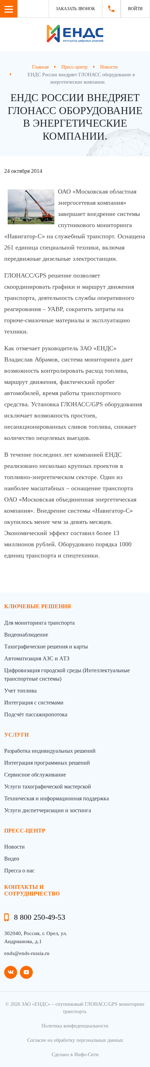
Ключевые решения (37, 606)
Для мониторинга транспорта (39, 623)
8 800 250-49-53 (39, 917)
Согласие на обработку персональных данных (75, 1040)
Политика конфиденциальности (75, 1026)
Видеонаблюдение (26, 635)
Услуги (16, 735)
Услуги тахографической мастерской (47, 786)
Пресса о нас (19, 870)
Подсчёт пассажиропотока (35, 714)
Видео (11, 859)
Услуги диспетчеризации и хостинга (47, 810)
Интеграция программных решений (47, 763)
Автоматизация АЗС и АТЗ (36, 658)
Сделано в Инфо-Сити (75, 1054)
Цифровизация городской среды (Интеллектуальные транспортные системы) (67, 674)
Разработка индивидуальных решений (50, 751)
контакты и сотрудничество (32, 890)
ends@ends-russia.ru (27, 953)
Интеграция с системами (33, 703)
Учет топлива (20, 691)
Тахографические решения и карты (46, 647)
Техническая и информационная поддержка (56, 798)
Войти (135, 8)
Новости (14, 847)
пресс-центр (24, 831)
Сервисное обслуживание (35, 775)
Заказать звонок (75, 8)
